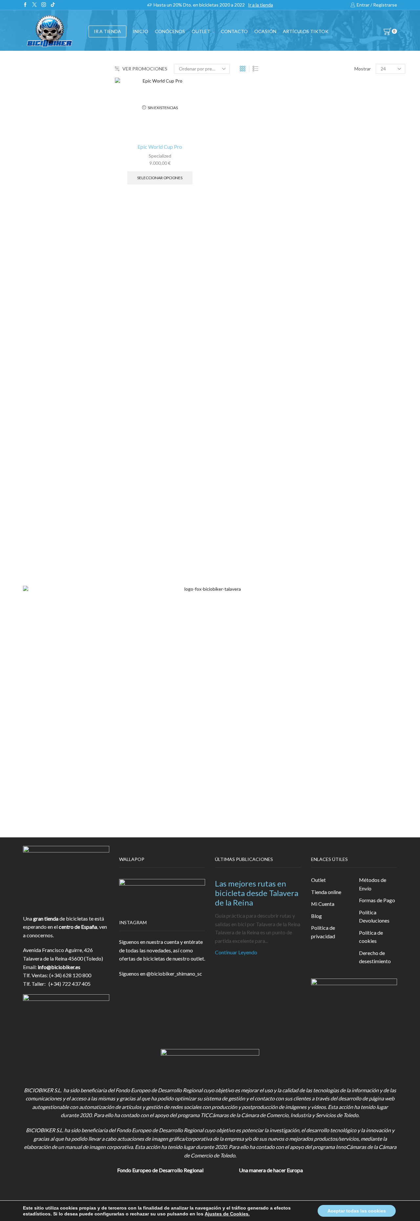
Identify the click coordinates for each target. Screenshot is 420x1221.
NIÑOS (325, 193)
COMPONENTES (335, 226)
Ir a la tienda (260, 5)
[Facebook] (25, 5)
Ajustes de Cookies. (227, 1213)
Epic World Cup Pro (159, 146)
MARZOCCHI (331, 490)
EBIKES (326, 148)
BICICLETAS (329, 135)
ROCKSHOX (329, 524)
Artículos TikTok (305, 31)
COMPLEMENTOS (337, 290)
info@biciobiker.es (59, 967)
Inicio (140, 31)
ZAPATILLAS (330, 259)
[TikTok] (53, 5)
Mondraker (328, 512)
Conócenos (170, 31)
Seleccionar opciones (159, 177)
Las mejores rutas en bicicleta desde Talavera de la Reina (256, 893)
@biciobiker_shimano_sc (174, 973)
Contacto (234, 31)
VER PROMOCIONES (144, 68)
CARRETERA (332, 163)
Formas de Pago (377, 900)
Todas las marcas (334, 424)
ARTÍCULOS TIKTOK (340, 378)
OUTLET (201, 31)
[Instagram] (43, 5)
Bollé (321, 446)
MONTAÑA (330, 178)
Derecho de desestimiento (375, 957)
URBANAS (329, 208)
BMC (321, 435)
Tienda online (326, 892)
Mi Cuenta (322, 904)
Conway (324, 457)
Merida (323, 501)
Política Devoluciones (374, 916)
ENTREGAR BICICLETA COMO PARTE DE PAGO (351, 310)
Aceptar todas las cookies (356, 1210)
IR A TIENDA (107, 31)
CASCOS (325, 242)
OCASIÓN (265, 31)
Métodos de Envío (372, 884)
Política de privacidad (323, 932)
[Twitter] (34, 5)
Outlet (318, 880)
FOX (320, 274)
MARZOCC (328, 479)
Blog (316, 916)
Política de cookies (371, 936)
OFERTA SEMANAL (338, 346)
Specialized (160, 156)
